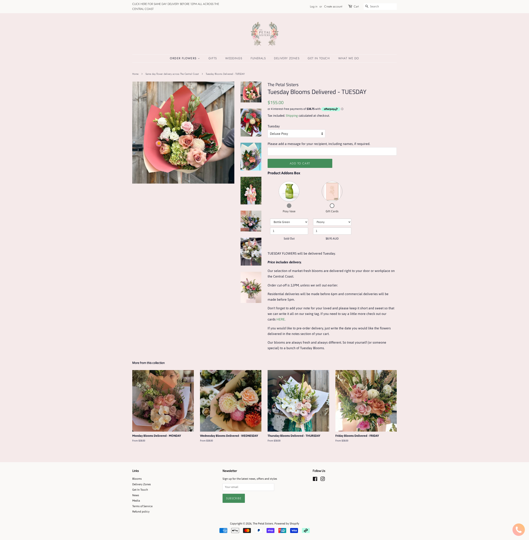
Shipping (292, 115)
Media (136, 500)
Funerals (258, 58)
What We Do (348, 58)
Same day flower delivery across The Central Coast (172, 74)
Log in (313, 6)
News (135, 495)
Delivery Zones (286, 58)
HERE (280, 319)
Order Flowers (184, 58)
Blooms (137, 478)
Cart (356, 6)
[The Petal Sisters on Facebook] (315, 479)
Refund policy (141, 511)
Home (135, 74)
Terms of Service (142, 506)
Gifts (213, 58)
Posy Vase (289, 211)
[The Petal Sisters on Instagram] (322, 479)
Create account (333, 6)
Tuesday (274, 126)
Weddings (233, 58)
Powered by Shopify (286, 523)
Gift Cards (332, 211)
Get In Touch (319, 58)
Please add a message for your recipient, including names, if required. (319, 144)
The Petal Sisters (263, 523)
